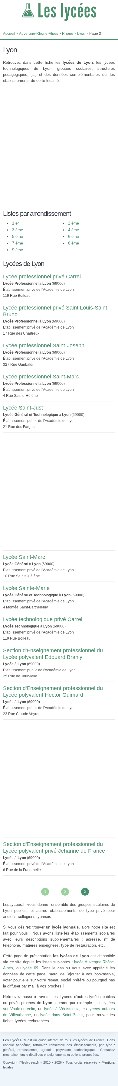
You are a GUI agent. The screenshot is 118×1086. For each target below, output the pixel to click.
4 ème (73, 230)
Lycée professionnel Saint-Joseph (43, 345)
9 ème (17, 250)
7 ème (17, 243)
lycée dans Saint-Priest (61, 1015)
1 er (15, 223)
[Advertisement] (59, 147)
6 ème (73, 236)
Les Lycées (59, 12)
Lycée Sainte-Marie (26, 588)
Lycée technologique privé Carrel (42, 619)
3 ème (17, 230)
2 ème (73, 223)
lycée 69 (30, 968)
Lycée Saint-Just (23, 408)
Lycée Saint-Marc (24, 557)
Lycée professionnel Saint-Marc (41, 377)
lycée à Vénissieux (61, 1009)
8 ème (73, 243)
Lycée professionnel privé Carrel (42, 277)
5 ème (17, 236)
